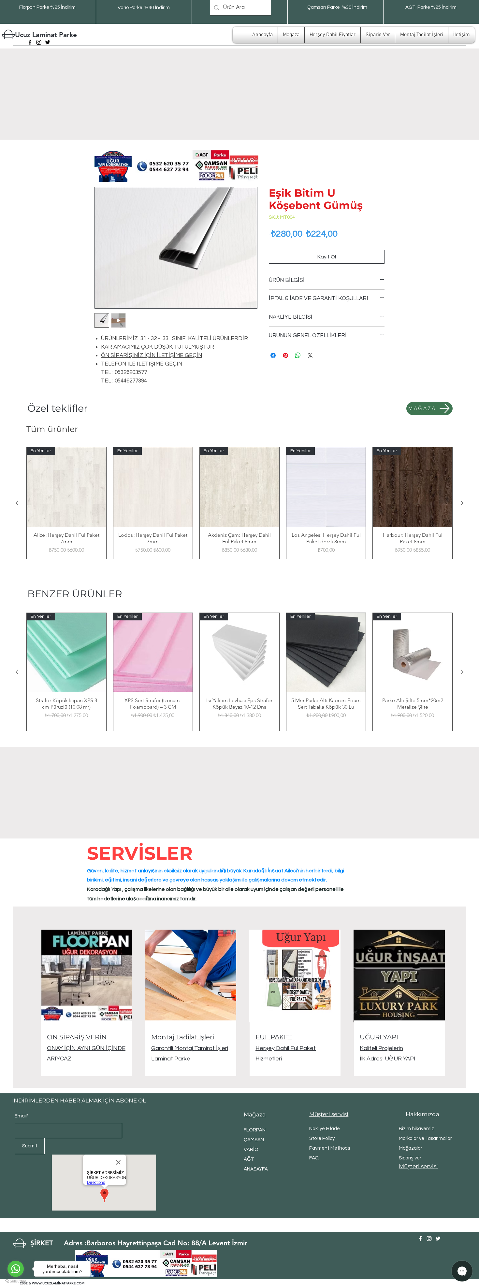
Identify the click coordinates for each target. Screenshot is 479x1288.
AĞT (249, 1159)
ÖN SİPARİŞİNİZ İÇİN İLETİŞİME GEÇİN (151, 355)
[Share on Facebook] (273, 355)
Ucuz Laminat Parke (46, 35)
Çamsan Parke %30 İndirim (337, 7)
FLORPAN (255, 1130)
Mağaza (255, 1114)
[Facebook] (30, 42)
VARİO (251, 1149)
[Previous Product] (17, 503)
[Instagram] (39, 42)
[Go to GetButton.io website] (15, 1281)
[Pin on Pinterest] (285, 355)
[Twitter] (47, 42)
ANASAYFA (256, 1169)
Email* (22, 1116)
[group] (239, 503)
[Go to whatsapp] (15, 1269)
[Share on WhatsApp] (298, 355)
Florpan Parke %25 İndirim (47, 7)
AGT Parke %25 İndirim (431, 7)
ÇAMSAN (254, 1139)
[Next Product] (462, 503)
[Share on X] (310, 355)
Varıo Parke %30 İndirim (144, 7)
